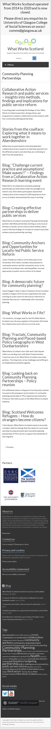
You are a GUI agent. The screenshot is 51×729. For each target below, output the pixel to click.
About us (7, 511)
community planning (38, 645)
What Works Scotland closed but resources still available (23, 592)
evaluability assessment (36, 654)
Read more (6, 533)
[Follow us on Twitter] (5, 693)
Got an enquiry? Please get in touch (15, 544)
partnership (10, 664)
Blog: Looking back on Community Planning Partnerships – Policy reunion (20, 379)
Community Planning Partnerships (18, 648)
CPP (12, 653)
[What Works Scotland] (25, 39)
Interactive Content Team (10, 722)
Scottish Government (29, 669)
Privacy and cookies (9, 561)
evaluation (6, 656)
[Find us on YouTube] (11, 693)
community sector (41, 651)
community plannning (28, 651)
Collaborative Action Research (13, 640)
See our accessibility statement (14, 574)
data (15, 654)
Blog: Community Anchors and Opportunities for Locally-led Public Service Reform (23, 248)
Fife (28, 656)
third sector (14, 671)
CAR (21, 635)
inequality (13, 659)
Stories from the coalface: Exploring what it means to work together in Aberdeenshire (24, 135)
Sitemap (11, 724)
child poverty (27, 635)
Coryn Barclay (6, 653)
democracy (22, 653)
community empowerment (27, 642)
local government (23, 659)
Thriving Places (26, 672)
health (35, 656)
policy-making (25, 664)
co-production (20, 637)
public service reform (14, 666)
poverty (35, 664)
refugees (30, 667)
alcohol (17, 635)
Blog (8, 585)
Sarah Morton (37, 667)
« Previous (9, 447)
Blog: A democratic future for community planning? (23, 283)
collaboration (35, 637)
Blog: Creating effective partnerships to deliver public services (21, 211)
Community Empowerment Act (15, 645)
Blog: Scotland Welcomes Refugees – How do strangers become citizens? (24, 416)
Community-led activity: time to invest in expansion (21, 604)
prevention (43, 664)
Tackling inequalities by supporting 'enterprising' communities (25, 610)
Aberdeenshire (8, 635)
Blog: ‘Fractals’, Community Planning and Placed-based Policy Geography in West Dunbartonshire (24, 340)
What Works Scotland (26, 48)
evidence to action (18, 656)
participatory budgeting (22, 661)
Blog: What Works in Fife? (23, 312)
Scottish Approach (10, 669)
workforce (40, 674)
